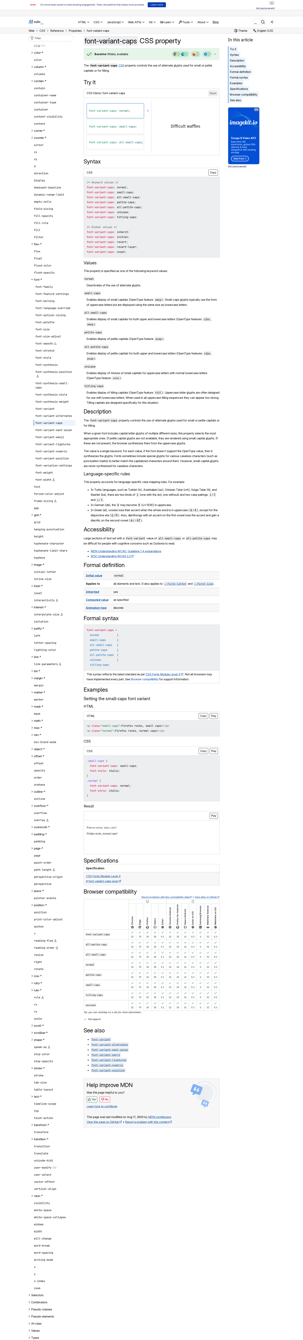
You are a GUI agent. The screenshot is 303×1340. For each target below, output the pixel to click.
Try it (233, 49)
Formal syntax (239, 77)
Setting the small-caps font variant (117, 698)
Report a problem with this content (147, 1122)
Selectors (37, 1295)
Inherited (92, 592)
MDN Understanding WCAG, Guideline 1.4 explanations (126, 551)
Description (237, 60)
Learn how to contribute (102, 1106)
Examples (236, 83)
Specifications (239, 89)
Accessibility (238, 66)
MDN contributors (159, 1117)
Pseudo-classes (41, 1309)
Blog (216, 22)
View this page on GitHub (103, 1122)
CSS (122, 65)
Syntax (234, 55)
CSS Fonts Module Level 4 (163, 674)
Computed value (97, 600)
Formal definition (240, 72)
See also (235, 100)
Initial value (94, 575)
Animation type (96, 608)
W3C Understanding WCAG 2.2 (111, 556)
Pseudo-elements (42, 1316)
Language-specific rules (107, 473)
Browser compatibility (243, 94)
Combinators (39, 1302)
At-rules (36, 1323)
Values (90, 262)
